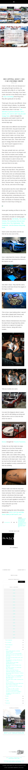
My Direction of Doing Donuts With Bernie (14, 683)
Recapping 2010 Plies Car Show (12, 688)
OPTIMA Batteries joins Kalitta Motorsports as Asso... (12, 663)
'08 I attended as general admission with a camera (13, 112)
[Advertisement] (14, 62)
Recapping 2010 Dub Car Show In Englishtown (13, 693)
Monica (4, 442)
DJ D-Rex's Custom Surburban (12, 690)
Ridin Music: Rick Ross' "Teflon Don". (13, 671)
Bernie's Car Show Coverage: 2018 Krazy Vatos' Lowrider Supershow (14, 733)
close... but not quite (21, 522)
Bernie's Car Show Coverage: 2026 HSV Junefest (14, 36)
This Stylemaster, (15, 223)
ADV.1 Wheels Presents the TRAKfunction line (14, 758)
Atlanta (19, 519)
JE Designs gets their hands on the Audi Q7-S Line (14, 658)
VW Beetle (15, 219)
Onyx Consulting (8, 96)
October (8, 642)
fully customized (22, 523)
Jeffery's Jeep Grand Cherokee (12, 670)
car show (20, 521)
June (7, 696)
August (8, 647)
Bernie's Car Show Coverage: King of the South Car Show (14, 761)
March (8, 703)
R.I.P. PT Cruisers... (10, 682)
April (7, 700)
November (9, 640)
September (9, 644)
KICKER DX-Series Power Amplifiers (13, 691)
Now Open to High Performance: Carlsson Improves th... (14, 673)
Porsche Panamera (19, 442)
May (7, 698)
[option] (14, 36)
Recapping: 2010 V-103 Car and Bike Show (14, 675)
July (7, 649)
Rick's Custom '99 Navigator (12, 684)
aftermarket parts (22, 518)
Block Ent (23, 520)
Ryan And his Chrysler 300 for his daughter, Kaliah (13, 651)
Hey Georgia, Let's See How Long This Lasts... (14, 687)
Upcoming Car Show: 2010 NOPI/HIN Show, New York (13, 677)
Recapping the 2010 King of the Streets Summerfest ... (14, 660)
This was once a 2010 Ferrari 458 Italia (14, 653)
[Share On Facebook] (11, 522)
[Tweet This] (14, 522)
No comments (7, 522)
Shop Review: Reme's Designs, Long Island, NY (13, 665)
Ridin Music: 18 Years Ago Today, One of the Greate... (14, 655)
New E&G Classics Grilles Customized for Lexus (14, 680)
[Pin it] (16, 522)
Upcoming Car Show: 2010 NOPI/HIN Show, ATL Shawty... (13, 668)
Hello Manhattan (20, 765)
